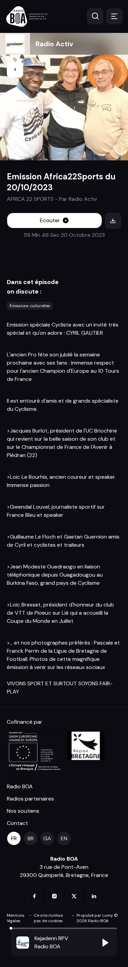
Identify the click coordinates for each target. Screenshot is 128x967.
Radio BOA (20, 786)
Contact (17, 823)
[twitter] (74, 896)
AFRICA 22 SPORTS (30, 199)
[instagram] (54, 896)
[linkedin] (94, 896)
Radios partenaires (30, 798)
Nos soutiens (23, 810)
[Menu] (114, 16)
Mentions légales (16, 918)
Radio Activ (54, 43)
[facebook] (34, 896)
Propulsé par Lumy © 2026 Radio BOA (97, 918)
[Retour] (15, 69)
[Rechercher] (95, 16)
